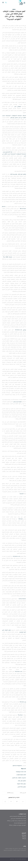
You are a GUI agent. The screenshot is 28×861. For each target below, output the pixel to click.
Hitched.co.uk (18, 671)
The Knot (20, 715)
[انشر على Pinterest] (11, 802)
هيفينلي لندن (17, 106)
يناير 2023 (24, 838)
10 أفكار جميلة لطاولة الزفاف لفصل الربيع (18, 818)
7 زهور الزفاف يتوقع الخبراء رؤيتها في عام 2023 (17, 825)
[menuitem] (5, 2)
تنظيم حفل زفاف (22, 780)
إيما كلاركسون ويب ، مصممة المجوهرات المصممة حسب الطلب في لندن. (14, 154)
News (14, 9)
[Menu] (3, 2)
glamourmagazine (17, 765)
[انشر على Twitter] (17, 802)
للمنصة (21, 493)
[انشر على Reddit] (5, 802)
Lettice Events (22, 599)
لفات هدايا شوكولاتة (21, 771)
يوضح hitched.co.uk (20, 330)
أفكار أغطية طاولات (21, 774)
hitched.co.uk (16, 556)
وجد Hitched (23, 702)
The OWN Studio (7, 257)
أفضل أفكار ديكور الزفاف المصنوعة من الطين (18, 816)
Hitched (21, 519)
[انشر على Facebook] (23, 802)
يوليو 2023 (24, 835)
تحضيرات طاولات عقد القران (19, 778)
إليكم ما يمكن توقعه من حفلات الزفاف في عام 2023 (16, 820)
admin (8, 792)
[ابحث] (5, 2)
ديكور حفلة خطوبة (21, 784)
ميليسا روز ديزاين (17, 401)
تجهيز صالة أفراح (22, 787)
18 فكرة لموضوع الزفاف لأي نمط (20, 823)
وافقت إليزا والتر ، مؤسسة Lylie (18, 174)
